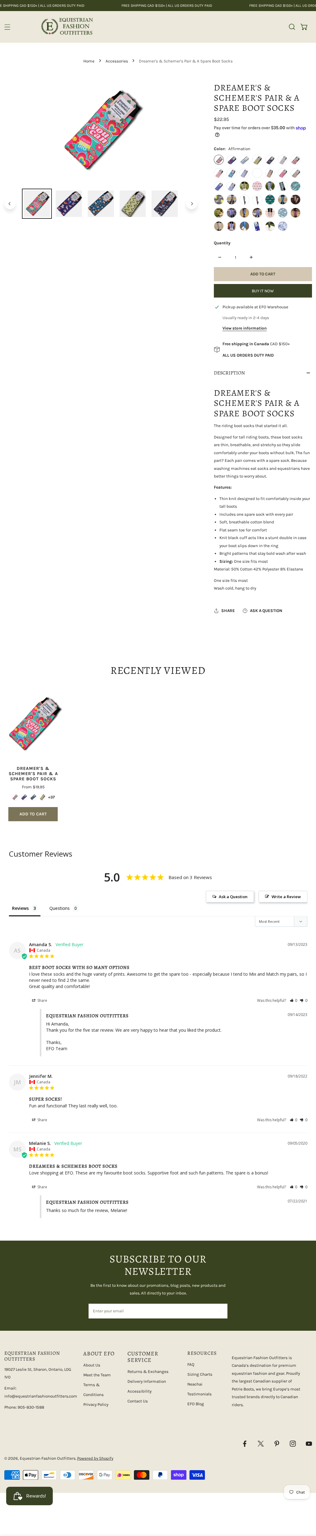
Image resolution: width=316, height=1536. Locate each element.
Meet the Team (97, 1375)
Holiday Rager (257, 226)
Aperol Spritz (244, 160)
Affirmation (219, 160)
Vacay (231, 186)
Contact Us (137, 1401)
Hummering (257, 173)
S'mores (231, 199)
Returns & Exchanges (147, 1371)
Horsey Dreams (244, 173)
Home (88, 61)
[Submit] (220, 1311)
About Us (91, 1365)
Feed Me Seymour (257, 199)
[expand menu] (7, 27)
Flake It (244, 226)
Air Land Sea (231, 160)
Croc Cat (283, 160)
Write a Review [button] (286, 896)
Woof (283, 186)
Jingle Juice (270, 226)
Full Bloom (244, 186)
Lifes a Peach (270, 173)
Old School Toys (270, 213)
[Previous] (9, 203)
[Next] (191, 203)
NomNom (219, 199)
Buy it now (263, 291)
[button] (304, 27)
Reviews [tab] (20, 908)
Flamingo (219, 173)
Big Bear (283, 213)
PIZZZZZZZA (219, 213)
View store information (244, 328)
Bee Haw (257, 160)
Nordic (231, 226)
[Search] (292, 27)
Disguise (295, 160)
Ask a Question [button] (233, 896)
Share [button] (41, 1000)
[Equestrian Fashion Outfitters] (67, 27)
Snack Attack (270, 186)
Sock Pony (231, 213)
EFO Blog (195, 1404)
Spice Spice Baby (219, 226)
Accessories (117, 61)
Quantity (222, 243)
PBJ (295, 199)
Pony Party (295, 173)
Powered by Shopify (95, 1458)
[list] (101, 130)
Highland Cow (231, 173)
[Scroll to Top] (305, 1504)
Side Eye (257, 186)
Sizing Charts (199, 1374)
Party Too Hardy (283, 173)
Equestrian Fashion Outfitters (48, 1458)
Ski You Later (283, 226)
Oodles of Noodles (244, 213)
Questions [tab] (59, 908)
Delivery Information (146, 1381)
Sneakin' (257, 213)
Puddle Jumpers (219, 186)
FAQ (190, 1364)
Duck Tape (244, 199)
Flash (270, 199)
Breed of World (270, 160)
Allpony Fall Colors (295, 213)
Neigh (295, 186)
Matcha (283, 199)
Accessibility (139, 1391)
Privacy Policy (95, 1404)
